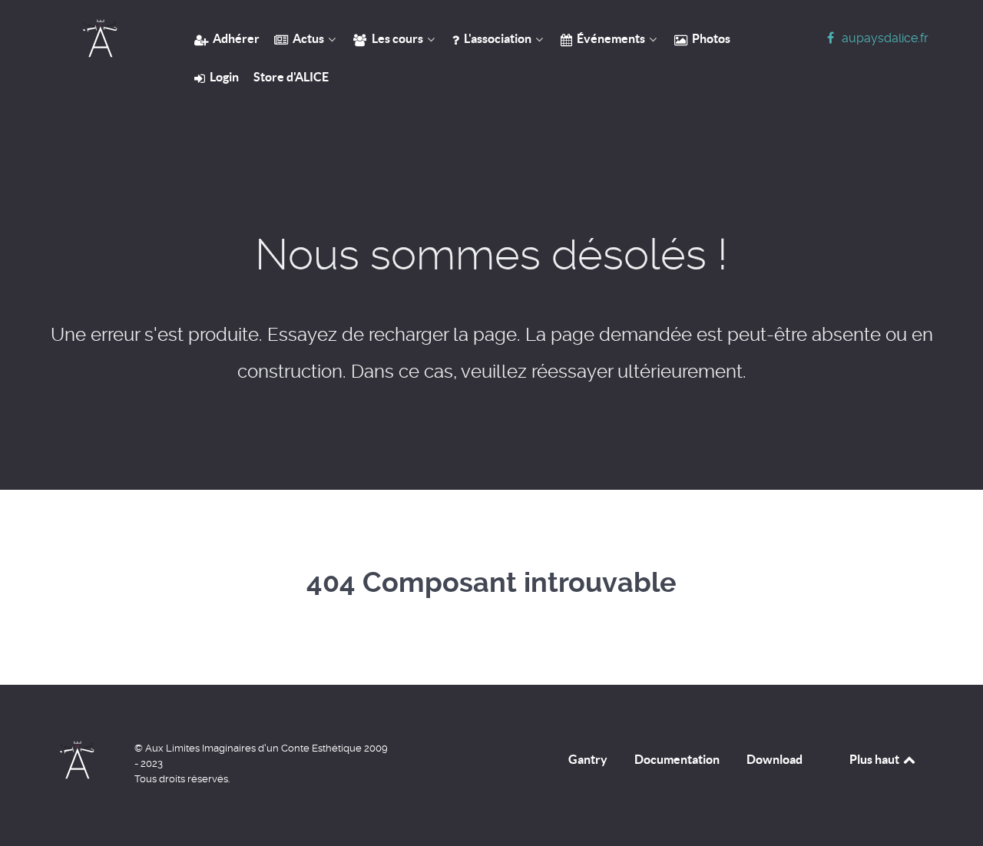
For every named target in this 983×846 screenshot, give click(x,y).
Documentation (677, 759)
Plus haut (875, 759)
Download (774, 759)
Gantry (587, 759)
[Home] (100, 38)
